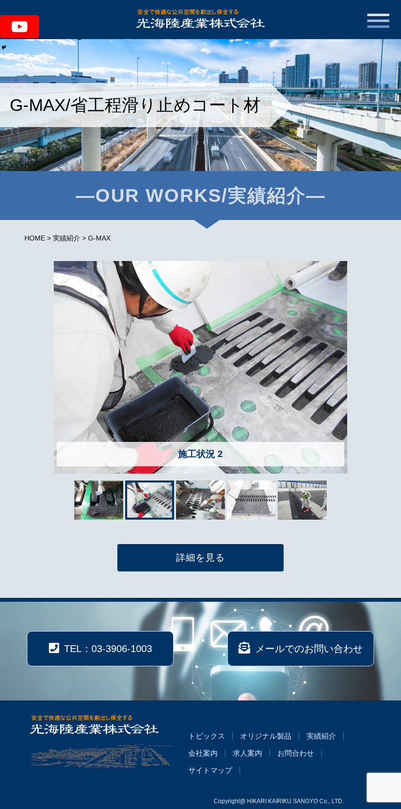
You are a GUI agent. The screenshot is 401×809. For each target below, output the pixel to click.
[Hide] (4, 47)
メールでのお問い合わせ (309, 648)
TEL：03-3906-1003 (108, 648)
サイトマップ (210, 770)
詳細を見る (200, 557)
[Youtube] (19, 26)
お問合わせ (295, 753)
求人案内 (247, 753)
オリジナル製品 (265, 736)
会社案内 (203, 753)
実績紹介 (66, 238)
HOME (34, 238)
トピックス (206, 736)
